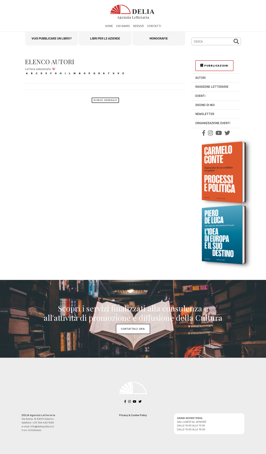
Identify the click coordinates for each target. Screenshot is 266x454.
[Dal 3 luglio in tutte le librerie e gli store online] (222, 234)
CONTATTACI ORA (133, 328)
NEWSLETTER (204, 114)
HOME (109, 26)
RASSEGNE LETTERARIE (211, 87)
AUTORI (200, 78)
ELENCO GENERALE (105, 100)
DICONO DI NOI (205, 105)
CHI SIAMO (123, 26)
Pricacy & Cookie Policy (133, 415)
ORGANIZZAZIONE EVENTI (212, 123)
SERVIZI (138, 26)
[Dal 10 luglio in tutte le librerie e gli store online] (222, 172)
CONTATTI (154, 26)
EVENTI (200, 96)
